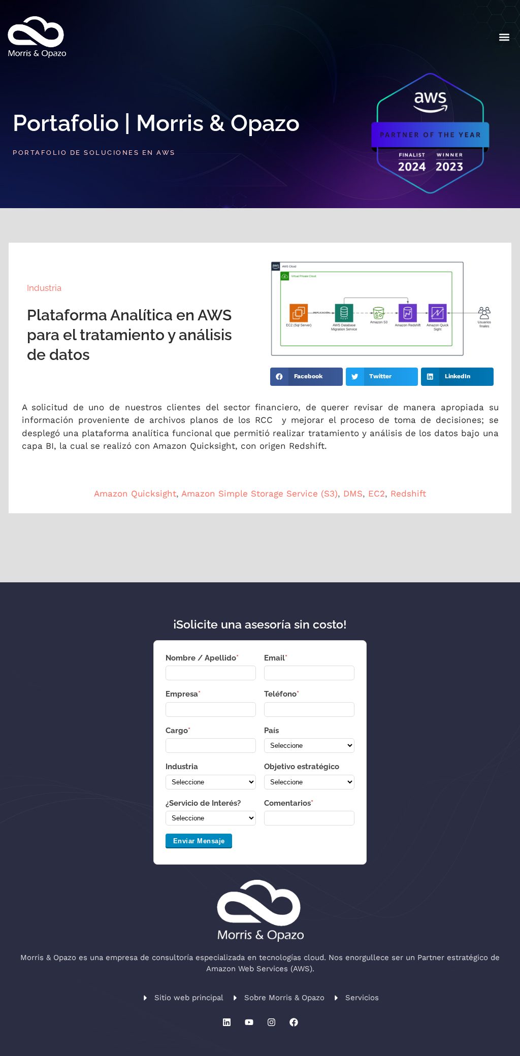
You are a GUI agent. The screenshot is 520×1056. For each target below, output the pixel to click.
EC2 (376, 493)
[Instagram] (271, 1022)
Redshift (408, 493)
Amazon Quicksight (135, 493)
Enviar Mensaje (199, 841)
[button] (504, 36)
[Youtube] (248, 1022)
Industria (44, 288)
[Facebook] (293, 1022)
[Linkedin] (226, 1022)
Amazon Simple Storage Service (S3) (259, 493)
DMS (353, 493)
